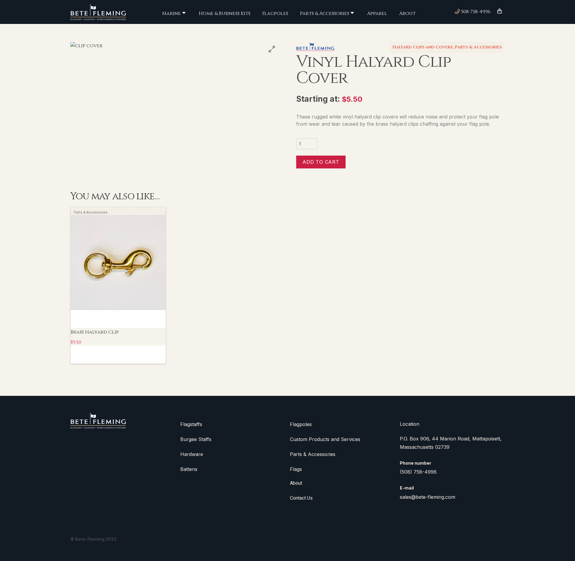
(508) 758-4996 (418, 472)
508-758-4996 (475, 11)
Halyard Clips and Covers (422, 47)
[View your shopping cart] (499, 11)
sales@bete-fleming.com (427, 497)
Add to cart (320, 162)
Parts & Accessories (478, 47)
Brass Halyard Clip (95, 332)
